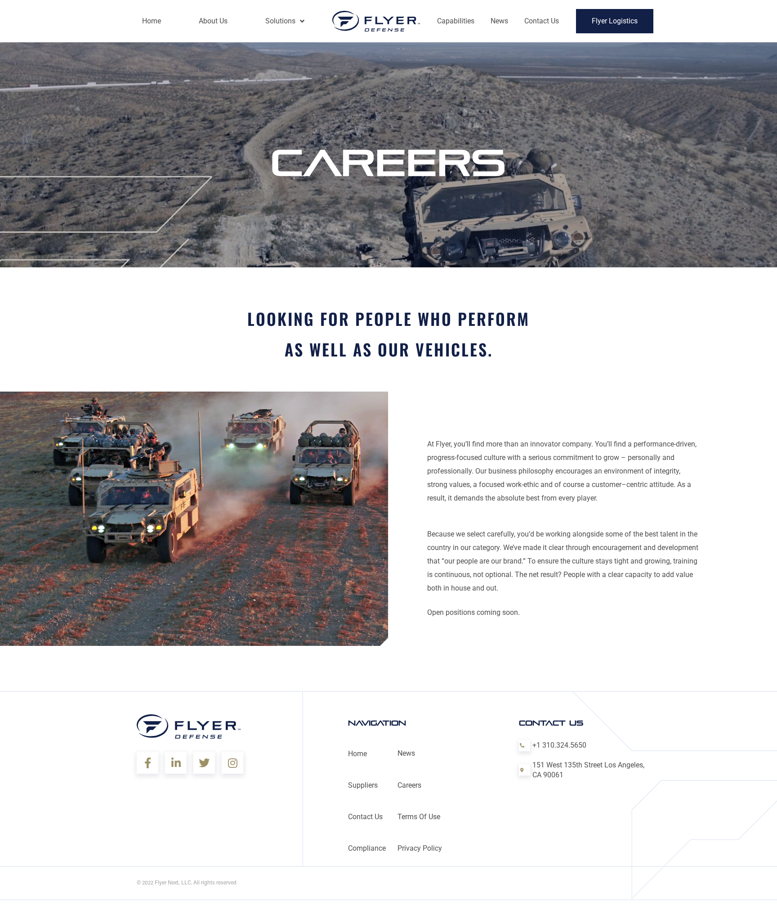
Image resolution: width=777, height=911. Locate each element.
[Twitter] (204, 763)
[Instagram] (232, 763)
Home (357, 753)
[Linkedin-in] (176, 763)
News (406, 753)
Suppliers (363, 785)
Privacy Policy (419, 848)
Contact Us (365, 816)
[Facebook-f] (147, 763)
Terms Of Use (418, 816)
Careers (409, 785)
